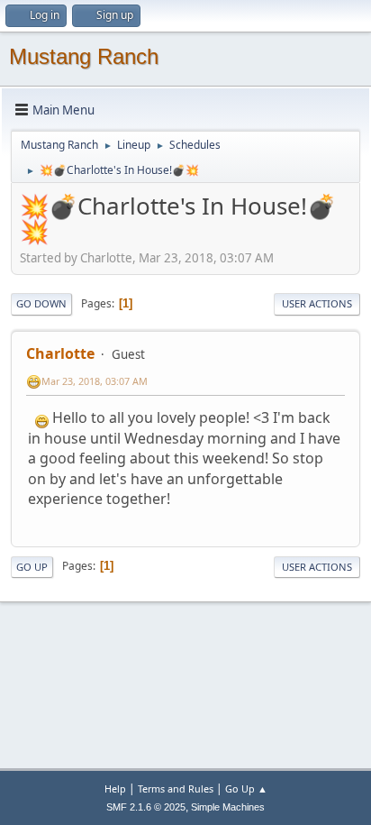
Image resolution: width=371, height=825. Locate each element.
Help (115, 788)
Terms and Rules (175, 788)
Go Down (41, 303)
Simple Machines (228, 807)
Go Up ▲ (246, 788)
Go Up (32, 566)
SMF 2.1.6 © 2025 (146, 807)
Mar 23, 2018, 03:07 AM (94, 381)
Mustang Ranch (83, 56)
